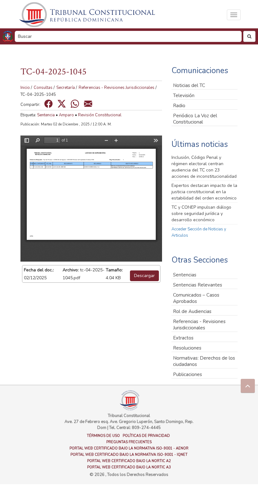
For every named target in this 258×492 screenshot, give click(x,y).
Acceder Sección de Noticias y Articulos (198, 232)
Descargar (144, 276)
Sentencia (46, 115)
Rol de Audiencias (192, 311)
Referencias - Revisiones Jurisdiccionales (116, 87)
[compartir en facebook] (48, 104)
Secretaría (65, 87)
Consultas (43, 87)
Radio (179, 105)
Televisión (183, 95)
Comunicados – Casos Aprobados (196, 298)
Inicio (25, 87)
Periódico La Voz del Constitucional (195, 119)
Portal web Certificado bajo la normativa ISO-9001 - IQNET (129, 454)
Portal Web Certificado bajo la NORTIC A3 (129, 467)
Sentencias (184, 275)
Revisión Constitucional (99, 115)
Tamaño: (114, 270)
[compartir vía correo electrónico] (88, 104)
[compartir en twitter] (61, 104)
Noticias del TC (189, 85)
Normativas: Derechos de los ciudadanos (204, 361)
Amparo (66, 115)
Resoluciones (187, 348)
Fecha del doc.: (39, 270)
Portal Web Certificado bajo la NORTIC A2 (129, 461)
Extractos (183, 338)
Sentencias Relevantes (197, 285)
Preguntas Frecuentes (129, 442)
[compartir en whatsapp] (74, 104)
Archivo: (71, 270)
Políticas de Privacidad (146, 435)
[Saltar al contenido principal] (88, 15)
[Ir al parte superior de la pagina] (248, 386)
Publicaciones (187, 374)
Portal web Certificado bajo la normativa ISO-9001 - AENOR (129, 448)
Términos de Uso (103, 435)
